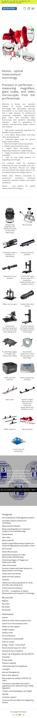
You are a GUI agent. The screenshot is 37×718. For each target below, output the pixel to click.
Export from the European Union (15, 623)
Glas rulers (10, 399)
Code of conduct (8, 642)
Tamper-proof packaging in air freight (17, 691)
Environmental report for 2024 (14, 648)
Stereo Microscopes (9, 552)
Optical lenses (27, 429)
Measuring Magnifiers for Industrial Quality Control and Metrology (9, 229)
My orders (6, 604)
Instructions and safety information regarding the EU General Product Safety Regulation (18, 685)
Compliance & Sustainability (12, 639)
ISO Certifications (8, 636)
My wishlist (6, 610)
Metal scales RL (10, 429)
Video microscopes (10, 304)
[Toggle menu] (33, 8)
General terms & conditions (12, 651)
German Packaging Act (10, 672)
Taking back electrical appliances (14, 666)
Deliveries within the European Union (16, 620)
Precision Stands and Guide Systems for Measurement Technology (27, 329)
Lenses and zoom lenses (27, 305)
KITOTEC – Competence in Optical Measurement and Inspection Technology (18, 592)
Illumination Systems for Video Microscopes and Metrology (27, 355)
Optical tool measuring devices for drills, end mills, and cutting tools (10, 329)
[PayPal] (20, 715)
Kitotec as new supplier (11, 626)
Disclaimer (6, 657)
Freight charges (8, 630)
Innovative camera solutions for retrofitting (10, 254)
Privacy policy (7, 660)
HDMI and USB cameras (10, 379)
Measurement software (11, 526)
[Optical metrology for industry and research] (9, 8)
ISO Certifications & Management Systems (18, 518)
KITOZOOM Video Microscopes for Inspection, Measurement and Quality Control (27, 280)
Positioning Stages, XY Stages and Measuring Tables (9, 354)
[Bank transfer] (16, 715)
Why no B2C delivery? (10, 675)
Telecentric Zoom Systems (10, 277)
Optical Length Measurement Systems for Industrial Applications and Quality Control (27, 404)
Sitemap (5, 694)
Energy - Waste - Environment (13, 645)
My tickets (6, 607)
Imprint (5, 617)
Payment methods (9, 663)
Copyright (6, 669)
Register (5, 601)
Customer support (9, 697)
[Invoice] (13, 715)
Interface (5, 580)
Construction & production (18, 450)
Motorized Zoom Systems (27, 253)
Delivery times (7, 633)
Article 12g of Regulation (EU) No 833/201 (18, 654)
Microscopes (27, 225)
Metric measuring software (27, 379)
